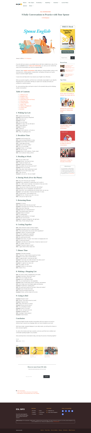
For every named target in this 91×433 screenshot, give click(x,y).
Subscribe (46, 376)
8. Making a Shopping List (25, 105)
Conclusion (21, 109)
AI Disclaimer (65, 430)
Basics (24, 2)
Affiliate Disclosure (72, 430)
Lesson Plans (65, 2)
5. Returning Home (23, 101)
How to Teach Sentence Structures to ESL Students (27, 392)
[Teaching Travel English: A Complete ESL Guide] (36, 350)
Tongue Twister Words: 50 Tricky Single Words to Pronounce (69, 75)
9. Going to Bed (23, 107)
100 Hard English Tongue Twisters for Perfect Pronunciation (66, 127)
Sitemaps (60, 430)
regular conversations (29, 70)
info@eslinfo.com (51, 410)
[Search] (72, 57)
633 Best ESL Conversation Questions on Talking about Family (66, 110)
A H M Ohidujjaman (45, 17)
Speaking (47, 2)
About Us (42, 430)
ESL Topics (31, 2)
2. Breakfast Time (23, 96)
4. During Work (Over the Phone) (27, 99)
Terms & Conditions (54, 430)
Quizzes (25, 5)
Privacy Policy (47, 430)
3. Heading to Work (23, 98)
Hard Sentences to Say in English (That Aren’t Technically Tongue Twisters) (69, 66)
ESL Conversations (45, 11)
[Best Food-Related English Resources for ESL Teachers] (22, 350)
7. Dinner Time (22, 104)
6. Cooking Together (24, 102)
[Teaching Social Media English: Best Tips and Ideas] (51, 350)
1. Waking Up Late (23, 94)
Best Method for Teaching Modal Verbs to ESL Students (28, 393)
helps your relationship (35, 65)
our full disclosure (71, 173)
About (30, 5)
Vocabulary (39, 2)
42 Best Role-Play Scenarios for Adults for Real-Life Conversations (67, 143)
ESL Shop (34, 410)
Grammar (56, 2)
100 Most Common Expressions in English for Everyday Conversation (66, 160)
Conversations (41, 412)
